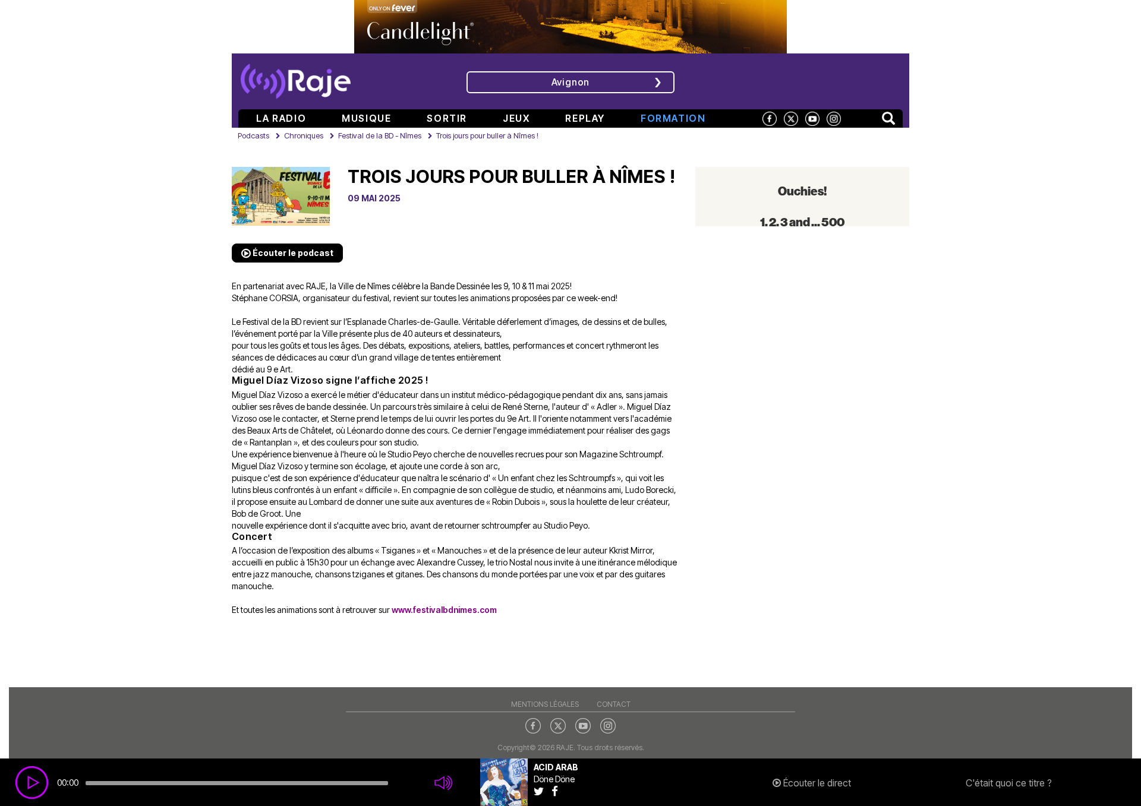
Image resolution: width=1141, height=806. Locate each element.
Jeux (516, 118)
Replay (585, 118)
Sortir (447, 118)
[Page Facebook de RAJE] (769, 118)
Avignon (570, 82)
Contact (614, 704)
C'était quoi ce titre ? (1009, 783)
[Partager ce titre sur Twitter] (542, 791)
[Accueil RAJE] (296, 77)
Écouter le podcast (292, 253)
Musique (366, 118)
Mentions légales (545, 704)
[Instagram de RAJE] (833, 118)
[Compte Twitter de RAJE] (791, 118)
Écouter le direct (816, 783)
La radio (281, 118)
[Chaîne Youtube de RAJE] (812, 118)
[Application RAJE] (823, 80)
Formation (673, 118)
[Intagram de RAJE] (607, 725)
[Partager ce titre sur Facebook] (557, 791)
